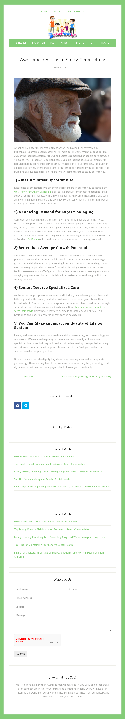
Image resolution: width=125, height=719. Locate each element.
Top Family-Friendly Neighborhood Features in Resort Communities (49, 464)
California (33, 239)
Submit (21, 653)
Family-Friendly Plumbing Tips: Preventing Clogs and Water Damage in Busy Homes (58, 471)
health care (93, 376)
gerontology (83, 376)
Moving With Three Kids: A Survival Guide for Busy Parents (44, 456)
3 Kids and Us (62, 27)
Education (28, 376)
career (65, 376)
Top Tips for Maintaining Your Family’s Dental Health (42, 479)
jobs (101, 376)
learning (107, 376)
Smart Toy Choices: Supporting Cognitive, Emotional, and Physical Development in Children (62, 486)
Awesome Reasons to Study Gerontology (62, 60)
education (72, 376)
